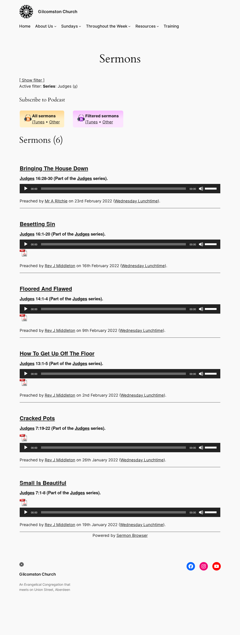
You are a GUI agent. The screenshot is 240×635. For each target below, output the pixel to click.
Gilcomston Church (57, 11)
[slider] (211, 188)
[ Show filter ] (32, 80)
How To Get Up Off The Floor (57, 353)
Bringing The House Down (54, 168)
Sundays (69, 26)
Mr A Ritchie (56, 201)
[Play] (25, 188)
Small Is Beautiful (43, 483)
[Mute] (201, 188)
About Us (44, 26)
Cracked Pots (37, 418)
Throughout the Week (106, 26)
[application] (120, 188)
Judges (27, 178)
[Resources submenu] (158, 26)
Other (54, 122)
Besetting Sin (37, 224)
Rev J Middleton (60, 265)
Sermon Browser (132, 535)
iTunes (38, 122)
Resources (145, 26)
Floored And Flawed (46, 288)
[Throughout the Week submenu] (129, 26)
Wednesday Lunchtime (136, 201)
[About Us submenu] (55, 26)
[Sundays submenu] (80, 26)
